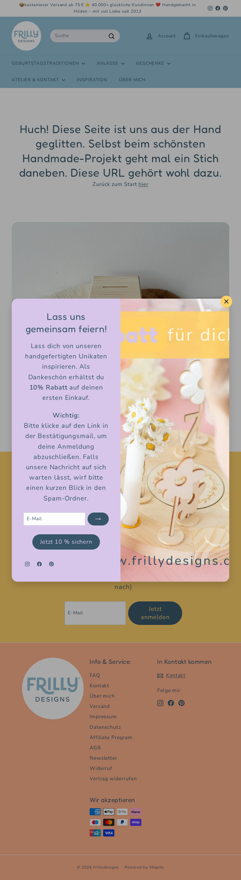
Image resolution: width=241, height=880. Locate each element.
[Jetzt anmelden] (98, 518)
